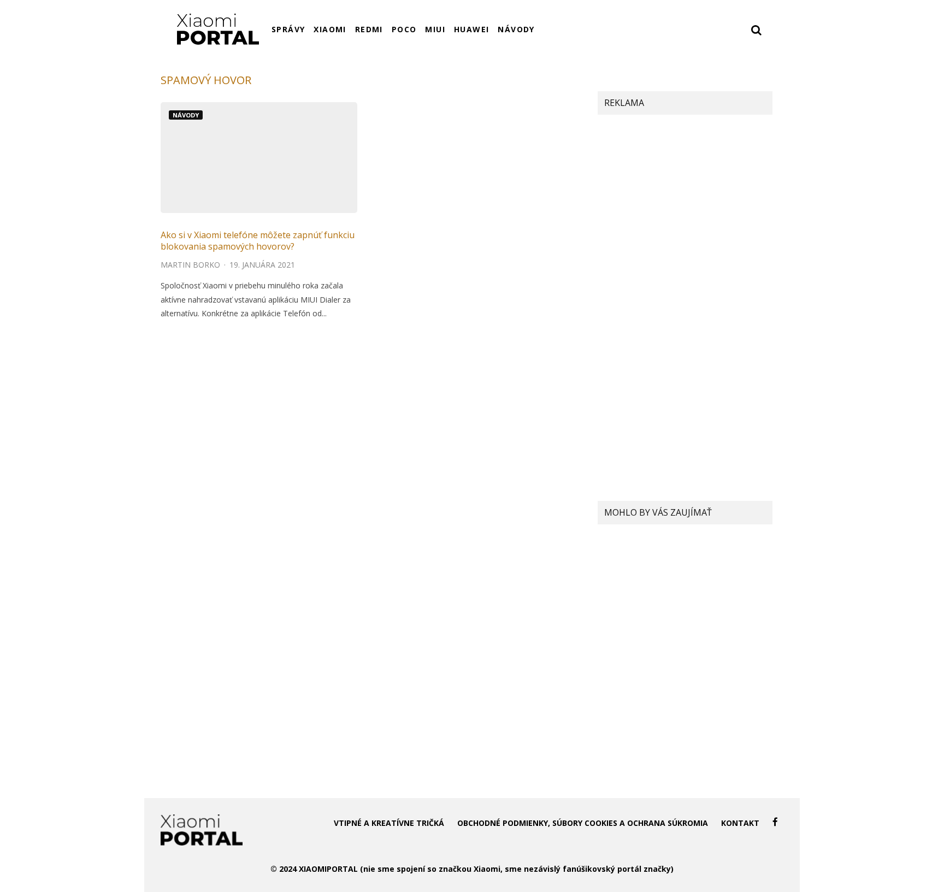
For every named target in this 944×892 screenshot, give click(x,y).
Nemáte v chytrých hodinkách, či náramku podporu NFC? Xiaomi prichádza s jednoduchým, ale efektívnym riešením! (712, 626)
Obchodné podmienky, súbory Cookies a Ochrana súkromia (582, 823)
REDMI (369, 29)
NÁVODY (516, 29)
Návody (186, 115)
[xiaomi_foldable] (619, 677)
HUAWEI (471, 29)
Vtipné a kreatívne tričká (389, 823)
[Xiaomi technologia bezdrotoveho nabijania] (619, 722)
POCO (404, 29)
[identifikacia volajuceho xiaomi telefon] (259, 157)
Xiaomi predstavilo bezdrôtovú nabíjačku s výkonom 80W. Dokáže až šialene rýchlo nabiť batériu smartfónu (710, 729)
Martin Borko (190, 264)
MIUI (435, 29)
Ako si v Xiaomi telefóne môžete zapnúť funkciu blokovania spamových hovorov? (258, 240)
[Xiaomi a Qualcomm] (619, 553)
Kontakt (740, 823)
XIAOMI (330, 29)
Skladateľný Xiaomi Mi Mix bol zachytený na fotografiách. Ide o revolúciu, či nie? (709, 678)
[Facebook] (775, 821)
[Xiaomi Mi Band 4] (619, 619)
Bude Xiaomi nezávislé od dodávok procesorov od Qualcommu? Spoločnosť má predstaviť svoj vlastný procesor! (704, 565)
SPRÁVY (288, 29)
